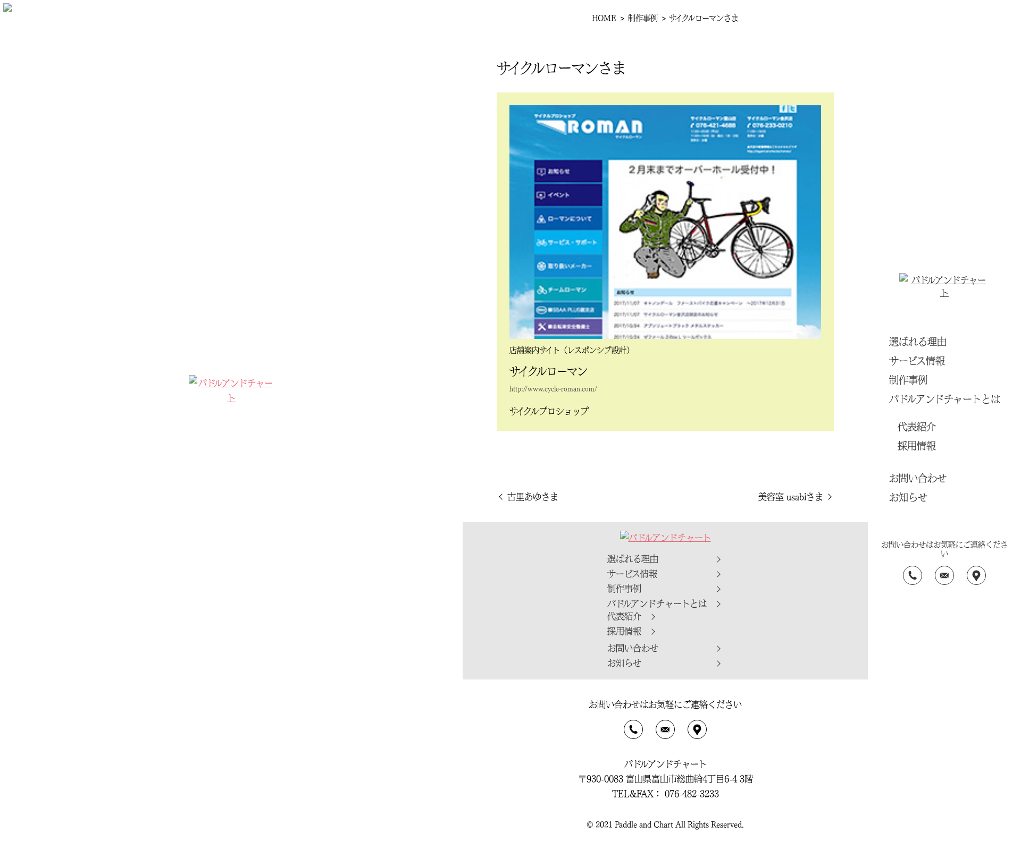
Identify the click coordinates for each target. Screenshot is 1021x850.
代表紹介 (917, 426)
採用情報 (917, 445)
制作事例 (908, 379)
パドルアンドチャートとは (944, 398)
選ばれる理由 (918, 341)
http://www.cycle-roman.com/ (553, 388)
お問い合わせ (918, 478)
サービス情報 (917, 360)
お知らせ (908, 497)
